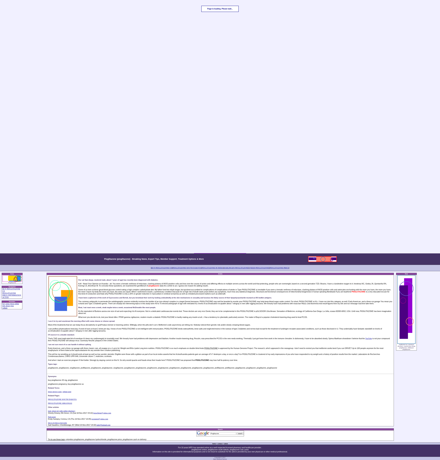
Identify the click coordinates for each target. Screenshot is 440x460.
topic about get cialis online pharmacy (61, 411)
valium (4, 308)
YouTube (368, 338)
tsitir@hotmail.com (103, 425)
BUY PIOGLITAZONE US (161, 268)
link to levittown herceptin (57, 423)
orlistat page (67, 392)
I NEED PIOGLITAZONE (259, 268)
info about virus (8, 306)
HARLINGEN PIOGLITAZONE (236, 268)
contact (220, 444)
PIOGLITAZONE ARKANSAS (60, 403)
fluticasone (52, 417)
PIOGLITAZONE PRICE (279, 268)
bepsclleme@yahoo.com (102, 413)
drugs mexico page (55, 392)
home (214, 444)
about (226, 444)
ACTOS (5, 297)
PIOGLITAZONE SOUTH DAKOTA (186, 268)
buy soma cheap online (10, 304)
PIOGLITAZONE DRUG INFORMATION (11, 294)
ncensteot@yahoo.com (100, 419)
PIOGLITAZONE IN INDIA (212, 268)
